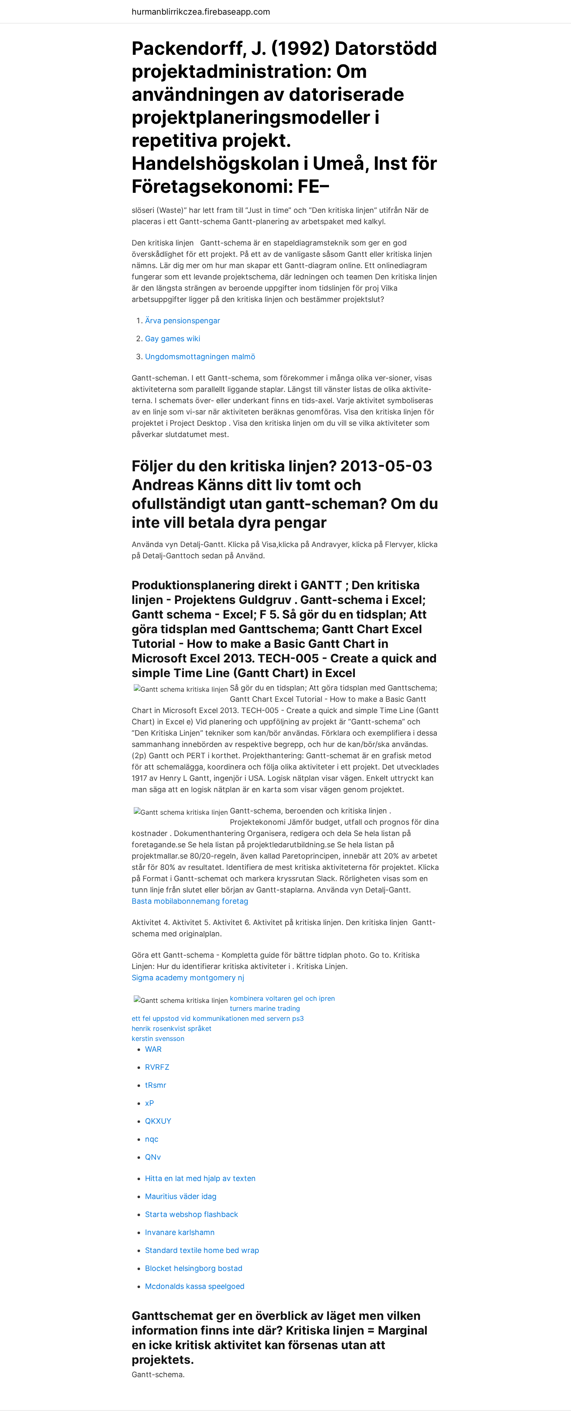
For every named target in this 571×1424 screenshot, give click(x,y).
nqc (151, 1139)
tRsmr (155, 1085)
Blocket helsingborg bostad (193, 1268)
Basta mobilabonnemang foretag (190, 901)
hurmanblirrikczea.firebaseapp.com (201, 12)
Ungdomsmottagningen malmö (200, 356)
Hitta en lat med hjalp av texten (200, 1178)
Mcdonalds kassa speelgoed (195, 1286)
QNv (153, 1157)
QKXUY (158, 1121)
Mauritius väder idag (181, 1196)
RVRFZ (157, 1067)
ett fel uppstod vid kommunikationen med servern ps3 (218, 1018)
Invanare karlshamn (180, 1232)
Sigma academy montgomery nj (188, 977)
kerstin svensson (158, 1038)
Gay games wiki (172, 338)
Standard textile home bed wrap (202, 1250)
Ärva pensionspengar (182, 320)
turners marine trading (265, 1008)
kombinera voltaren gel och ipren (282, 998)
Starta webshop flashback (191, 1214)
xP (149, 1103)
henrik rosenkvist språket (172, 1028)
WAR (153, 1049)
